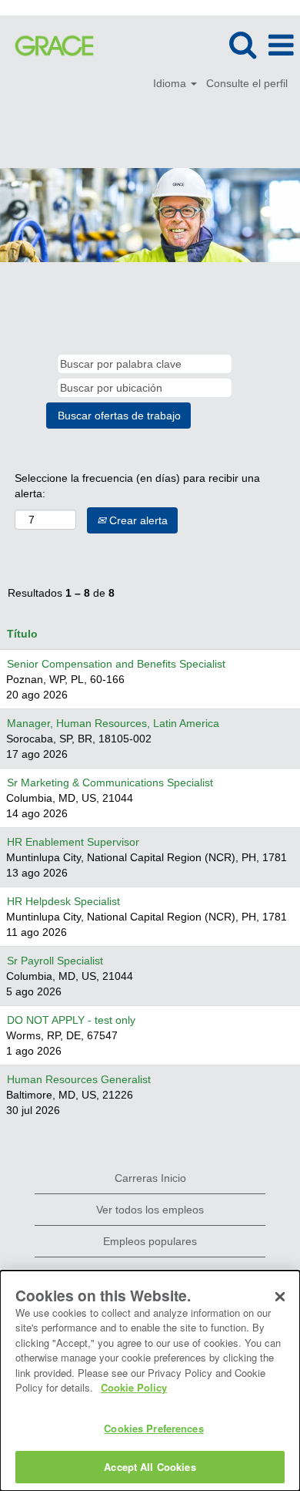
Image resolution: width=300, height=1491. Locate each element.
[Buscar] (242, 44)
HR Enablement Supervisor (73, 842)
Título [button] (22, 634)
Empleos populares (150, 1241)
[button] (281, 45)
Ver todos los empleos (150, 1209)
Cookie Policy (134, 1387)
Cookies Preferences (153, 1428)
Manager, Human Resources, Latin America (113, 723)
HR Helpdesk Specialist (63, 901)
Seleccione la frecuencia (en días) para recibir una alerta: (137, 486)
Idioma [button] (171, 83)
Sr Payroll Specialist (55, 960)
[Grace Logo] (48, 45)
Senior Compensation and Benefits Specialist (116, 664)
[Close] (280, 1297)
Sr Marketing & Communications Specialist (110, 782)
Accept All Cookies (149, 1466)
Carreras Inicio (150, 1178)
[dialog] (150, 1381)
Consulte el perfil (247, 83)
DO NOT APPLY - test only (71, 1020)
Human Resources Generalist (79, 1079)
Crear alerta (137, 520)
